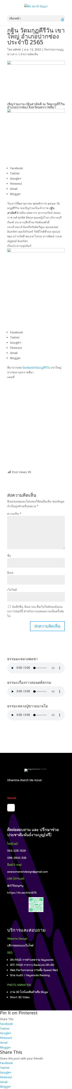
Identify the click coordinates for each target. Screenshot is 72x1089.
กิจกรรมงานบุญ (53, 49)
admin (17, 49)
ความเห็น (14, 513)
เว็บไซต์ (12, 590)
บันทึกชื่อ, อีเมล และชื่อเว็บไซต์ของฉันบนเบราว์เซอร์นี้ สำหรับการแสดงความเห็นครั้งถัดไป (35, 611)
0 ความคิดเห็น (29, 54)
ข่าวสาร (12, 54)
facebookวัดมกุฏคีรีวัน (36, 367)
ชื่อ (9, 555)
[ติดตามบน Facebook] (11, 807)
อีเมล (10, 572)
